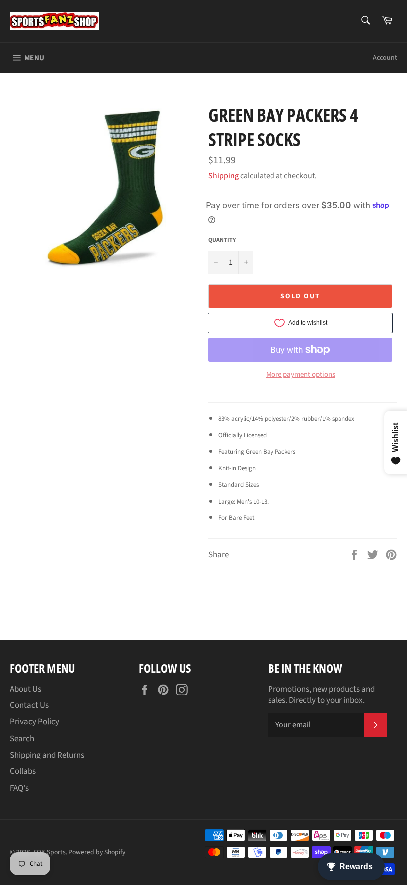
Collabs (23, 771)
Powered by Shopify (96, 852)
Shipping (223, 175)
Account (385, 58)
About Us (25, 689)
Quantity (222, 240)
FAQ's (19, 788)
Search (22, 739)
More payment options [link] (300, 374)
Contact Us (29, 705)
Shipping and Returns (47, 755)
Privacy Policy (34, 722)
